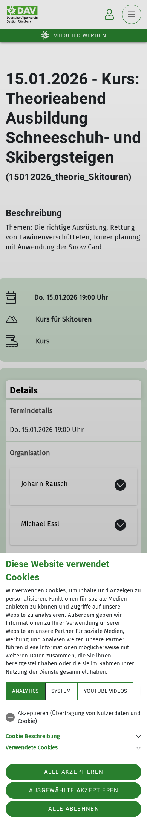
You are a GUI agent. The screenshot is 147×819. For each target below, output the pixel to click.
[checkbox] (73, 717)
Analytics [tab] (25, 691)
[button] (73, 736)
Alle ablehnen (73, 808)
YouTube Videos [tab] (105, 691)
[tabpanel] (73, 729)
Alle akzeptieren (73, 772)
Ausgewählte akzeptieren (74, 790)
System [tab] (61, 691)
